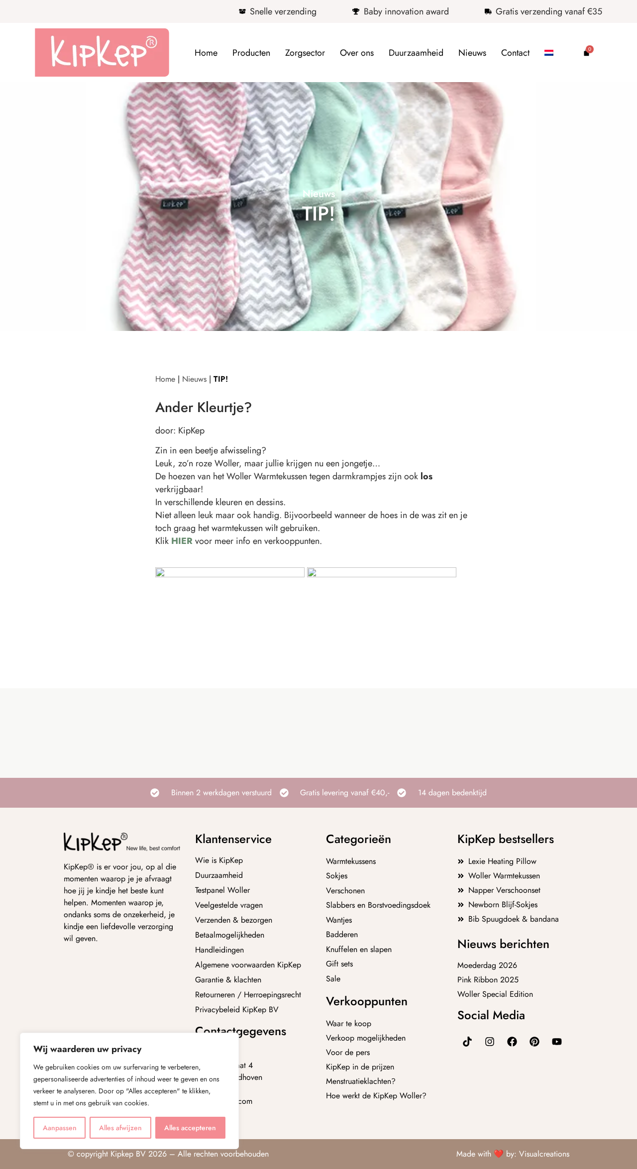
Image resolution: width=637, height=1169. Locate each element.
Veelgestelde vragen (229, 905)
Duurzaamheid (416, 52)
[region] (129, 1091)
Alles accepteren (190, 1128)
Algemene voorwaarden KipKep (248, 965)
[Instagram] (490, 1042)
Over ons (357, 52)
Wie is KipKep (219, 860)
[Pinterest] (534, 1042)
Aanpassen (60, 1128)
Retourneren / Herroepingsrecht (248, 995)
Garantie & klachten (228, 980)
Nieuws (472, 52)
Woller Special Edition (495, 994)
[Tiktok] (467, 1042)
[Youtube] (557, 1042)
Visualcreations (544, 1154)
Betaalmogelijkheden (229, 935)
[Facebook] (512, 1042)
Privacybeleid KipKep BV (237, 1010)
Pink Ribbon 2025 (488, 979)
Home (206, 52)
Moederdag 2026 (487, 965)
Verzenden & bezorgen (233, 920)
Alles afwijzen (120, 1128)
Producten (251, 52)
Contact (515, 52)
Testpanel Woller (222, 890)
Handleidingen (219, 950)
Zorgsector (305, 52)
